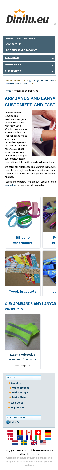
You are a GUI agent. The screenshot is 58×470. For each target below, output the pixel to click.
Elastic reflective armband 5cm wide (22, 357)
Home (9, 38)
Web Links (17, 402)
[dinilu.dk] (10, 437)
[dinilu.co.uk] (33, 442)
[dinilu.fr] (29, 437)
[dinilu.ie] (38, 437)
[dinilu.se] (24, 442)
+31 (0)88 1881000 (43, 80)
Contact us (13, 44)
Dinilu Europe (20, 392)
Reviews (29, 38)
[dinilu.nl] (15, 442)
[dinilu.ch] (38, 432)
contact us (10, 185)
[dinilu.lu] (47, 437)
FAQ (19, 38)
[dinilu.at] (10, 432)
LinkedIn (14, 422)
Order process (20, 387)
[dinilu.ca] (29, 432)
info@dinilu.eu (19, 83)
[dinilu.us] (43, 442)
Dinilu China (19, 397)
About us (16, 383)
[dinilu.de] (47, 432)
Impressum (17, 407)
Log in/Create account (21, 50)
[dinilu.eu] (19, 437)
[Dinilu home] (28, 16)
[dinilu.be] (19, 432)
